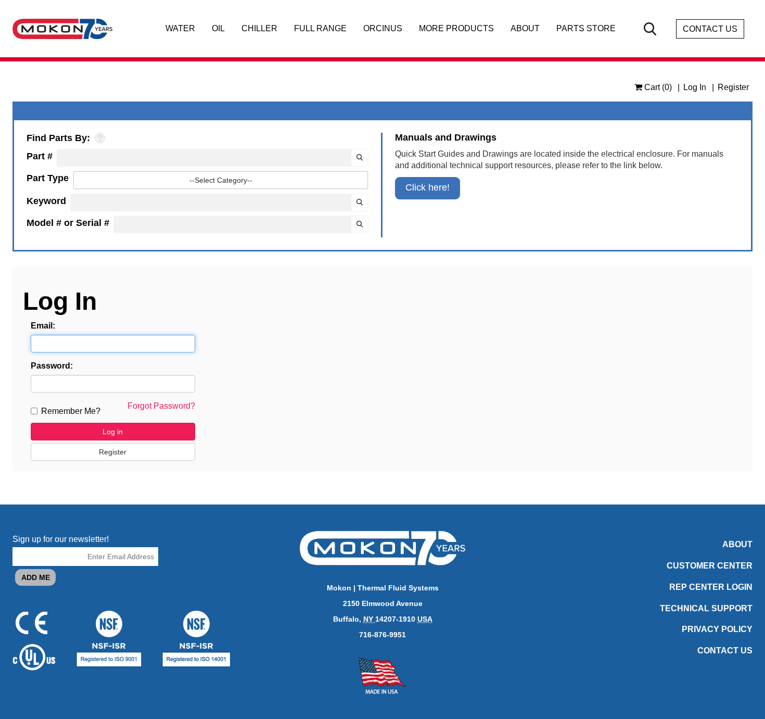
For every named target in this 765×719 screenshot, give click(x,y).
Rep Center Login (711, 587)
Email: (43, 325)
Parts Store (586, 28)
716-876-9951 (382, 634)
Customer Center (710, 565)
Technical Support (706, 608)
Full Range (320, 28)
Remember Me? (70, 411)
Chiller (259, 28)
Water (180, 28)
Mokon (339, 588)
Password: (52, 365)
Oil (218, 28)
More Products (456, 28)
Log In (694, 87)
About (525, 28)
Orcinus (382, 28)
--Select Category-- (220, 180)
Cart (657, 87)
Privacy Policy (717, 629)
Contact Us (710, 28)
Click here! (427, 187)
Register (733, 87)
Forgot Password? (161, 405)
